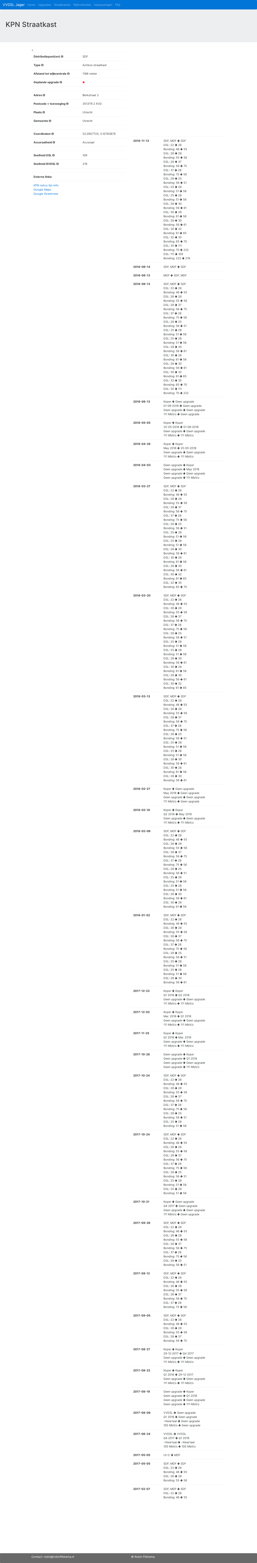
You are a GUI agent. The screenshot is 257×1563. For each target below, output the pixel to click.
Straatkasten (62, 4)
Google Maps (42, 189)
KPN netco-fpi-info (46, 185)
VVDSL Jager (14, 5)
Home (31, 4)
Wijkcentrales (82, 4)
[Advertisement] (128, 1528)
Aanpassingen (103, 4)
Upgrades (44, 4)
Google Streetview (46, 193)
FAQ (117, 4)
